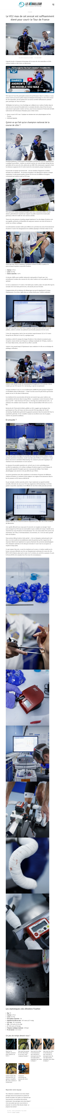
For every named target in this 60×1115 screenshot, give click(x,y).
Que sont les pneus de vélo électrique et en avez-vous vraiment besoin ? (23, 1053)
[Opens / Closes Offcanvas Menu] (53, 4)
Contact (17, 1112)
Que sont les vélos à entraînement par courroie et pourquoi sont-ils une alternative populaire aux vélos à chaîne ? (36, 1056)
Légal (13, 1112)
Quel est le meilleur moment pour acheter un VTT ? (11, 1053)
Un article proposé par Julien (26, 57)
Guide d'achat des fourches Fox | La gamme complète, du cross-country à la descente (11, 1079)
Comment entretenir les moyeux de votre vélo (23, 1078)
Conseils (30, 12)
